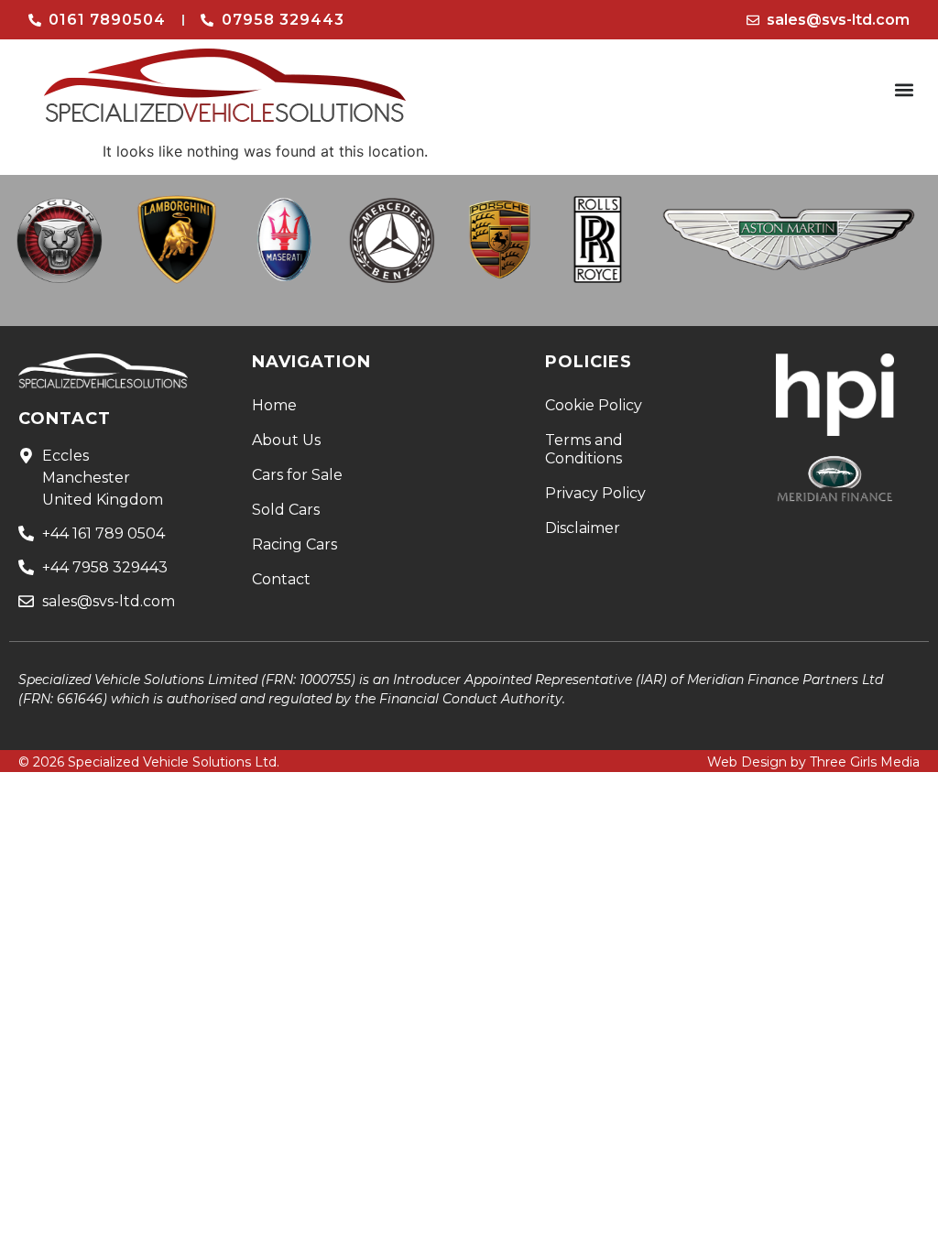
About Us (286, 440)
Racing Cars (294, 544)
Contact (281, 579)
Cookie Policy (593, 405)
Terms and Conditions (584, 449)
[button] (904, 90)
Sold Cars (286, 509)
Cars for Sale (297, 475)
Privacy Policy (595, 493)
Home (274, 405)
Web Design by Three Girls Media (813, 762)
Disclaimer (582, 528)
